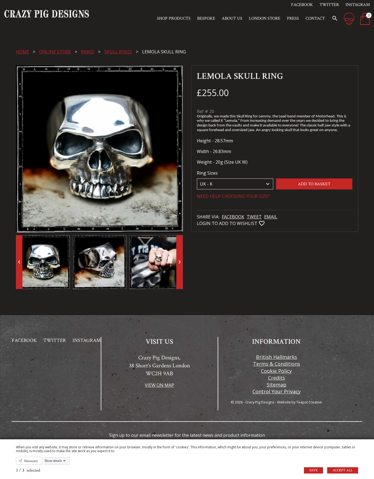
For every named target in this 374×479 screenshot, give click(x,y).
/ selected (28, 470)
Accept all (343, 470)
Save (313, 470)
